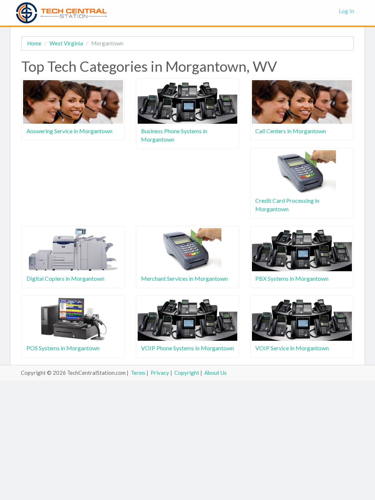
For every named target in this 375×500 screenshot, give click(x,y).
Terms (138, 372)
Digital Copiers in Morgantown (65, 278)
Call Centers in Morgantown (290, 130)
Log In (346, 11)
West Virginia (66, 43)
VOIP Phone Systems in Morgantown (187, 347)
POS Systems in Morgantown (63, 347)
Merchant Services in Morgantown (184, 278)
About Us (215, 372)
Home (34, 43)
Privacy (160, 372)
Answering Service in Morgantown (69, 130)
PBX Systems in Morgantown (291, 278)
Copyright (186, 372)
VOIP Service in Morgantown (292, 347)
